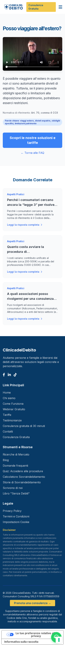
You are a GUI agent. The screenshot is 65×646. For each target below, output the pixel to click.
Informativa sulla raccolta (21, 641)
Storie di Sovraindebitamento (22, 482)
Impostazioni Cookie (16, 522)
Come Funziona (13, 403)
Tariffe (7, 415)
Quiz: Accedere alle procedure (23, 471)
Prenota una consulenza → (32, 603)
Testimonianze (12, 420)
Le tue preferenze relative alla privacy (36, 634)
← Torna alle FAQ (32, 152)
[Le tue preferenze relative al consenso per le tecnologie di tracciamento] (59, 640)
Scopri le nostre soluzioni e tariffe (32, 140)
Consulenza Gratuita (35, 7)
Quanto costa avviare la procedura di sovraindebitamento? (25, 251)
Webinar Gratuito (14, 409)
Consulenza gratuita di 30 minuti (24, 426)
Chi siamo (9, 398)
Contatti (8, 431)
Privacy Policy (12, 511)
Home (7, 392)
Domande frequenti (15, 465)
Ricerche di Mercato (16, 454)
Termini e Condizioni (16, 516)
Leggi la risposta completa (23, 224)
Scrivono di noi (13, 488)
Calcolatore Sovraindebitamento (24, 476)
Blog (6, 460)
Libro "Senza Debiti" (16, 493)
